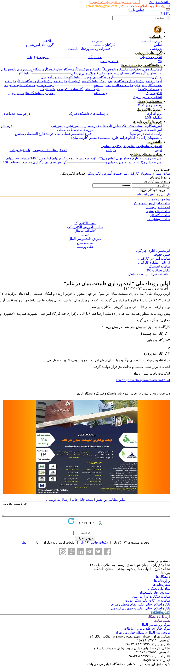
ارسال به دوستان (57, 499)
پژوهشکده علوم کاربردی (21, 85)
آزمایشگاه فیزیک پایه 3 (85, 81)
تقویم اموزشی (61, 126)
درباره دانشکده (151, 41)
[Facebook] (107, 551)
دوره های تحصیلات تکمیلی (75, 130)
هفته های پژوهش (149, 101)
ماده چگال (94, 57)
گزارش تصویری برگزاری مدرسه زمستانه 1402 (35, 162)
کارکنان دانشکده (103, 45)
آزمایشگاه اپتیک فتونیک (62, 69)
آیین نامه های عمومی (104, 126)
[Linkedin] (80, 551)
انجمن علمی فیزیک (130, 146)
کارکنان (133, 173)
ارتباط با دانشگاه (158, 616)
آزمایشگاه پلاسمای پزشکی (89, 73)
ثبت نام (142, 194)
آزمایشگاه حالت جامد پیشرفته (115, 85)
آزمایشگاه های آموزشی (98, 77)
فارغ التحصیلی (82, 134)
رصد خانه (100, 93)
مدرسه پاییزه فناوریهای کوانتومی (115, 2)
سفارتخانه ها (161, 584)
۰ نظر (25, 542)
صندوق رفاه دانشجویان (154, 592)
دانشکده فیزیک (159, 2)
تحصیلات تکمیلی (128, 126)
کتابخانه (111, 150)
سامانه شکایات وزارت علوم (151, 596)
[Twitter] (98, 551)
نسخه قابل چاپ (82, 499)
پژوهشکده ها (46, 85)
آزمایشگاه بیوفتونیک (90, 69)
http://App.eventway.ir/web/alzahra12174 (143, 380)
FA (168, 13)
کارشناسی (145, 126)
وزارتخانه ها (162, 580)
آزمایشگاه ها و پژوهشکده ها (141, 65)
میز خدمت (120, 173)
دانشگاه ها (163, 576)
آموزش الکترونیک (149, 109)
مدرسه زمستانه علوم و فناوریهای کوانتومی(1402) (128, 158)
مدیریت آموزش (81, 126)
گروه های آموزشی (148, 53)
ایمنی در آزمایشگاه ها (40, 93)
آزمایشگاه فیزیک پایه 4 (54, 81)
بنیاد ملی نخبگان (159, 588)
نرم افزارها (154, 113)
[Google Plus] (71, 551)
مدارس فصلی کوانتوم (146, 154)
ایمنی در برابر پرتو (145, 97)
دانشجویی (154, 142)
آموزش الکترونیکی (99, 173)
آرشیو (148, 612)
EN (162, 13)
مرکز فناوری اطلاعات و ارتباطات (147, 628)
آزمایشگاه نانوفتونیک (117, 69)
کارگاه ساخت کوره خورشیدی (68, 89)
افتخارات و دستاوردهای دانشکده (89, 49)
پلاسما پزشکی (109, 61)
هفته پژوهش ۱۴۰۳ (149, 105)
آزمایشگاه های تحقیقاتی (146, 69)
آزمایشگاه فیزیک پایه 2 (115, 81)
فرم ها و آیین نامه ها (147, 122)
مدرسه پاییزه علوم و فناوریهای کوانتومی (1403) (62, 158)
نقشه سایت (162, 620)
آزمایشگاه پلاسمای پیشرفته (126, 73)
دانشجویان (147, 173)
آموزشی (157, 126)
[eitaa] (62, 551)
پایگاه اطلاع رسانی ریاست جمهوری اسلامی (140, 608)
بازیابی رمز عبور (159, 194)
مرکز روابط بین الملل (155, 624)
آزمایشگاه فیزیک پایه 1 (146, 81)
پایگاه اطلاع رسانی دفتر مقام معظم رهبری (140, 604)
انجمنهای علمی (152, 146)
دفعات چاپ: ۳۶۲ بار (94, 542)
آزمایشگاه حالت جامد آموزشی (62, 77)
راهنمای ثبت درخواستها (146, 134)
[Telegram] (89, 551)
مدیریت (97, 41)
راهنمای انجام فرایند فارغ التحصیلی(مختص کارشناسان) (109, 137)
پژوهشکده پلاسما (150, 89)
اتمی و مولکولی (151, 57)
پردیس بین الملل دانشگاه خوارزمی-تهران (142, 632)
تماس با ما (136, 10)
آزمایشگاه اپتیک (29, 81)
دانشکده (155, 37)
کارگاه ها (93, 89)
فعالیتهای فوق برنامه (24, 150)
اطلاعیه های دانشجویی (52, 150)
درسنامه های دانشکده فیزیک (88, 113)
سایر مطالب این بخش (110, 499)
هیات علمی (162, 173)
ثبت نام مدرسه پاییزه (120, 162)
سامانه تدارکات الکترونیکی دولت (147, 600)
